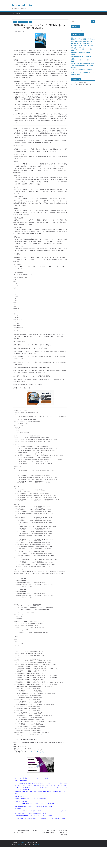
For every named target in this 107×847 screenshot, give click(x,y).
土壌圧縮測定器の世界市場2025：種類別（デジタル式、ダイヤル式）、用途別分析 (34, 815)
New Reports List (18, 13)
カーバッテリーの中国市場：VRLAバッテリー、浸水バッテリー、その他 (31, 778)
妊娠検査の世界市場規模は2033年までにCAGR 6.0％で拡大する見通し (31, 799)
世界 (30, 21)
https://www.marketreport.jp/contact (38, 752)
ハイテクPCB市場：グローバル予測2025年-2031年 (82, 63)
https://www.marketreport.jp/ (78, 30)
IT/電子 (15, 21)
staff (23, 31)
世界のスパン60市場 (19, 796)
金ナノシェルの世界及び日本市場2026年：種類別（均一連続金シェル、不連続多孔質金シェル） (37, 804)
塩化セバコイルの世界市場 (21, 780)
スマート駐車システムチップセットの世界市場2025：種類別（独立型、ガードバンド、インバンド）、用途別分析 (54, 832)
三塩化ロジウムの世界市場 (21, 801)
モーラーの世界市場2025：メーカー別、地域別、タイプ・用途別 (25, 831)
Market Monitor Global (23, 21)
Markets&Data (22, 5)
